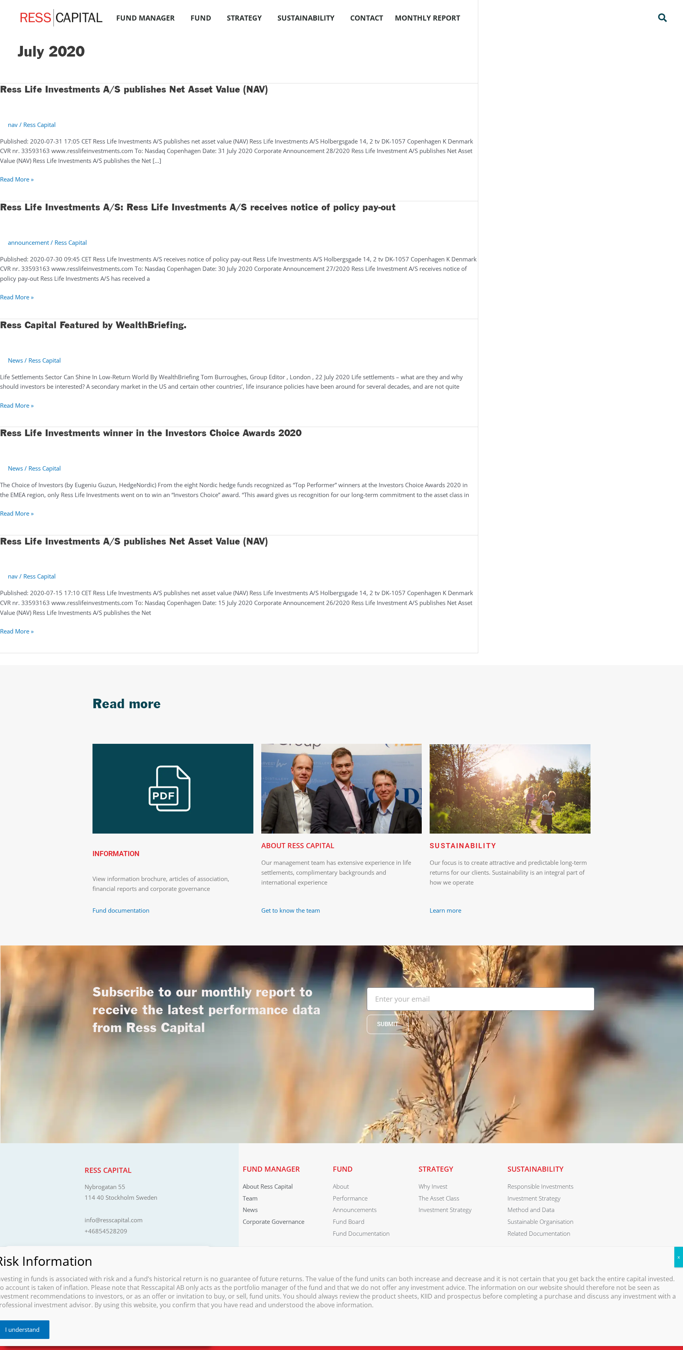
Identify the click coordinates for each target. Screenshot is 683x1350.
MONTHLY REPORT (427, 18)
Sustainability (305, 18)
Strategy (244, 18)
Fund (201, 18)
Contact (366, 18)
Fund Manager (145, 18)
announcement (28, 242)
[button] (662, 18)
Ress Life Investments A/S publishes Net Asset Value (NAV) (134, 89)
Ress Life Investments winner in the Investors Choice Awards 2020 (151, 433)
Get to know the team (291, 910)
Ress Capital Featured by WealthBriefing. (93, 325)
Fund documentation (120, 910)
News (15, 360)
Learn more (445, 910)
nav (13, 125)
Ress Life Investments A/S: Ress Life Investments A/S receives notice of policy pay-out (198, 207)
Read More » (17, 178)
